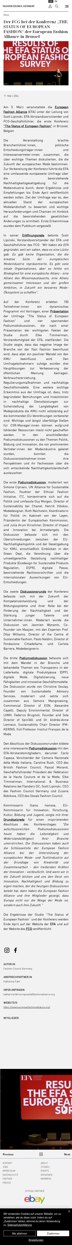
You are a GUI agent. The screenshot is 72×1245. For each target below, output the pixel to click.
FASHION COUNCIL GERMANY (18, 6)
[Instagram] (6, 950)
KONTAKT (7, 1162)
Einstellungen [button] (36, 1240)
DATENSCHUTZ (10, 1174)
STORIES (45, 1166)
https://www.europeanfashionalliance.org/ (26, 1007)
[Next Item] (65, 1109)
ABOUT (44, 1162)
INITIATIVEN (46, 1174)
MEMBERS (46, 1178)
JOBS (5, 1166)
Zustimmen (53, 1233)
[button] (67, 6)
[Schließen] (67, 1213)
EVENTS (45, 1170)
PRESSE (7, 1182)
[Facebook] (15, 950)
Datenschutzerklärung (20, 1225)
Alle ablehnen (19, 1233)
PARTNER (7, 1178)
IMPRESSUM (9, 1170)
